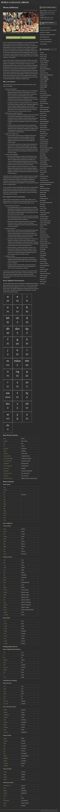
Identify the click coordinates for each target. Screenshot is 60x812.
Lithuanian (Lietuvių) (44, 180)
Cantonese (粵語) (43, 81)
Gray (5, 551)
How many (6, 701)
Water (5, 504)
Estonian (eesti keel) (44, 109)
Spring (5, 774)
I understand (6, 463)
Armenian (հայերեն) (44, 60)
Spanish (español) (43, 241)
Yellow (5, 538)
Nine (5, 582)
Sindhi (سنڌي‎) (43, 230)
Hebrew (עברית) (43, 135)
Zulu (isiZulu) (42, 283)
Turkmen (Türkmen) (44, 263)
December (6, 765)
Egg (4, 508)
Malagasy (42, 186)
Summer (5, 777)
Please (5, 451)
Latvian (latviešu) (43, 178)
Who (5, 686)
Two (5, 565)
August (5, 755)
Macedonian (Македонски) (45, 184)
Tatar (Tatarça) (43, 253)
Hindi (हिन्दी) (42, 137)
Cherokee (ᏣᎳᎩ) (43, 87)
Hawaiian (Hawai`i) (44, 133)
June (4, 750)
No (4, 446)
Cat (4, 497)
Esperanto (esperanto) (44, 107)
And (4, 652)
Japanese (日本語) (43, 158)
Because (5, 660)
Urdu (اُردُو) (42, 267)
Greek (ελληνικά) (43, 125)
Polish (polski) (43, 210)
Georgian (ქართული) (44, 121)
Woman (5, 489)
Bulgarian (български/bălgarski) (46, 75)
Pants (5, 520)
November (6, 763)
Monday (5, 709)
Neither (5, 669)
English (41, 105)
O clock (5, 795)
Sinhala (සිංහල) (43, 233)
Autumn (5, 779)
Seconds (5, 793)
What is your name (8, 473)
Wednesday (6, 714)
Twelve (5, 589)
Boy (4, 492)
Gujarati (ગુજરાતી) (43, 127)
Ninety (5, 609)
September (6, 758)
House (5, 510)
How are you (6, 468)
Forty (5, 597)
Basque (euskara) (43, 66)
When (5, 691)
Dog (4, 499)
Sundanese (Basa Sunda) (45, 243)
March (5, 743)
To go (5, 633)
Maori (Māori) (42, 194)
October (5, 760)
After (5, 805)
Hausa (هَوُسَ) (43, 131)
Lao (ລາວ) (42, 174)
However (6, 667)
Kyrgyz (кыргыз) (43, 172)
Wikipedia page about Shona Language (48, 30)
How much (6, 703)
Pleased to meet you (8, 478)
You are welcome (7, 456)
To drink (5, 641)
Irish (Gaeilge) (43, 154)
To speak (6, 643)
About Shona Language (45, 32)
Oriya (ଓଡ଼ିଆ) (42, 204)
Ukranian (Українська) (44, 265)
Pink (4, 548)
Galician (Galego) (43, 119)
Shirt (5, 517)
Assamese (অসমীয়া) (43, 62)
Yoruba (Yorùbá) (43, 281)
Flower (5, 513)
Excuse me (6, 448)
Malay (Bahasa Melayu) (45, 188)
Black (5, 529)
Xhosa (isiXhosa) (43, 277)
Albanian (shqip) (43, 54)
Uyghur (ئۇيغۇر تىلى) (44, 269)
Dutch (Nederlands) (44, 103)
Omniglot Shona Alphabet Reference (47, 34)
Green (5, 541)
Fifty (5, 599)
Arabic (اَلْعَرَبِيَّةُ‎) (43, 58)
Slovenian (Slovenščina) (45, 237)
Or (4, 655)
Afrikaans (42, 52)
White (5, 531)
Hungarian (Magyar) (44, 141)
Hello (5, 438)
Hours (5, 788)
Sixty (5, 602)
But (4, 657)
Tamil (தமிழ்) (42, 251)
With (5, 662)
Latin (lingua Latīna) (44, 176)
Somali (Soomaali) (43, 239)
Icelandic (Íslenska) (44, 143)
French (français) (43, 115)
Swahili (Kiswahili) (43, 245)
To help (5, 631)
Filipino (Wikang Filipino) (45, 111)
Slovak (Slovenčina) (44, 235)
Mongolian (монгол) (44, 198)
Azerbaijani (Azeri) (44, 64)
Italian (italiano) (43, 156)
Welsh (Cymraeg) (43, 275)
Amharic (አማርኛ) (43, 56)
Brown (5, 553)
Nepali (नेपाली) (42, 200)
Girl (4, 494)
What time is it (7, 785)
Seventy (5, 604)
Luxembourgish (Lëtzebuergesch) (47, 182)
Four (4, 570)
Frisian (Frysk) (43, 117)
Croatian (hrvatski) (44, 97)
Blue (4, 543)
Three (5, 567)
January (5, 738)
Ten (4, 584)
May (5, 748)
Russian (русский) (43, 218)
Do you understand (8, 460)
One (4, 562)
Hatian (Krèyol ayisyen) (45, 129)
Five (4, 572)
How (5, 698)
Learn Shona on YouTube (45, 27)
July (4, 753)
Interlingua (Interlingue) (44, 149)
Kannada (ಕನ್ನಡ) (43, 162)
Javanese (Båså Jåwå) (44, 160)
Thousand (6, 614)
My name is (6, 475)
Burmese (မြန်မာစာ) (44, 77)
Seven (5, 577)
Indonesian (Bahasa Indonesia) (46, 147)
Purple (5, 546)
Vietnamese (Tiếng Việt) (45, 273)
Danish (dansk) (43, 101)
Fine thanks (6, 470)
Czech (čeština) (43, 99)
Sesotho (41, 226)
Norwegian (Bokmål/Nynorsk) (46, 202)
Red (4, 534)
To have (5, 623)
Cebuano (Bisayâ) (43, 85)
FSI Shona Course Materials (45, 41)
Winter (5, 772)
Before (5, 803)
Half (4, 798)
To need (5, 628)
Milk (4, 506)
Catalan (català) (43, 83)
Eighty (5, 607)
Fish (4, 501)
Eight (5, 579)
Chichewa (42, 89)
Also (5, 664)
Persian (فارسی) (43, 208)
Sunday (5, 724)
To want (5, 626)
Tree (5, 515)
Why (5, 696)
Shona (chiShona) (43, 228)
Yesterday (6, 727)
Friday (5, 719)
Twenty (5, 592)
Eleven (5, 587)
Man (5, 487)
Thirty (5, 594)
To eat (5, 638)
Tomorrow (6, 732)
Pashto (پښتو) (43, 206)
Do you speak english (8, 458)
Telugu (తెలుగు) (43, 255)
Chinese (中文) (43, 91)
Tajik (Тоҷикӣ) (43, 249)
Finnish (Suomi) (43, 113)
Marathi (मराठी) (43, 196)
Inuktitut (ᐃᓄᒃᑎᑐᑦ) (44, 151)
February (5, 741)
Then (5, 677)
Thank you (6, 453)
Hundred (5, 612)
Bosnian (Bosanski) (44, 72)
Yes (4, 443)
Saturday (5, 722)
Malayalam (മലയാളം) (44, 190)
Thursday (6, 717)
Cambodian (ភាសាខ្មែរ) (44, 79)
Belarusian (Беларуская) (45, 68)
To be (5, 621)
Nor (4, 672)
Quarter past (6, 800)
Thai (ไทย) (42, 257)
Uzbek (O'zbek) (43, 271)
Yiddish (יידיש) (43, 279)
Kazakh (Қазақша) (44, 164)
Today (5, 729)
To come (5, 636)
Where (5, 693)
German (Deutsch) (44, 123)
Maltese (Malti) (43, 192)
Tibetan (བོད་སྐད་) (43, 259)
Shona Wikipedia (43, 44)
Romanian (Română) (44, 216)
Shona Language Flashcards (46, 39)
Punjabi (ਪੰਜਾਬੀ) (43, 214)
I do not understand (8, 465)
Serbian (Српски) (43, 224)
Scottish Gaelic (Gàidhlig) (45, 222)
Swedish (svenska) (44, 247)
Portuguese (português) (45, 212)
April (5, 745)
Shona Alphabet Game (44, 37)
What (5, 688)
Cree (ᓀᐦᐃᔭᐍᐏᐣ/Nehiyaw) (45, 95)
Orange (5, 536)
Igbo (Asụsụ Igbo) (43, 145)
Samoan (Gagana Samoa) (45, 220)
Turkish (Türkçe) (43, 261)
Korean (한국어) (43, 168)
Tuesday (5, 712)
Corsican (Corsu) (43, 93)
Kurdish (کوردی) (43, 170)
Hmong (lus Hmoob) (44, 139)
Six (4, 575)
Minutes (5, 790)
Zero (5, 560)
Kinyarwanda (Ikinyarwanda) (46, 166)
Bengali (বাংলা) (42, 70)
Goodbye (5, 441)
